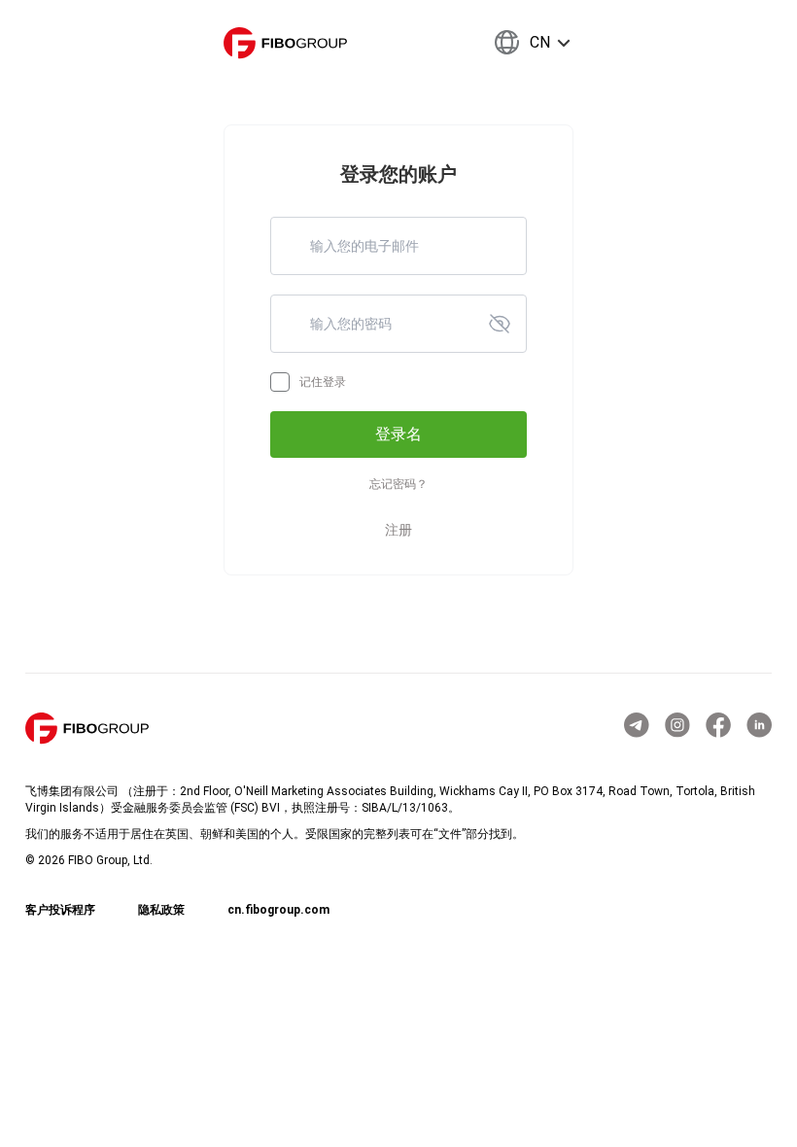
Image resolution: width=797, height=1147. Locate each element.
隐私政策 (161, 910)
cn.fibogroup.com (278, 910)
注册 (398, 530)
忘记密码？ (398, 484)
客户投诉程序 (60, 910)
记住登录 (322, 382)
